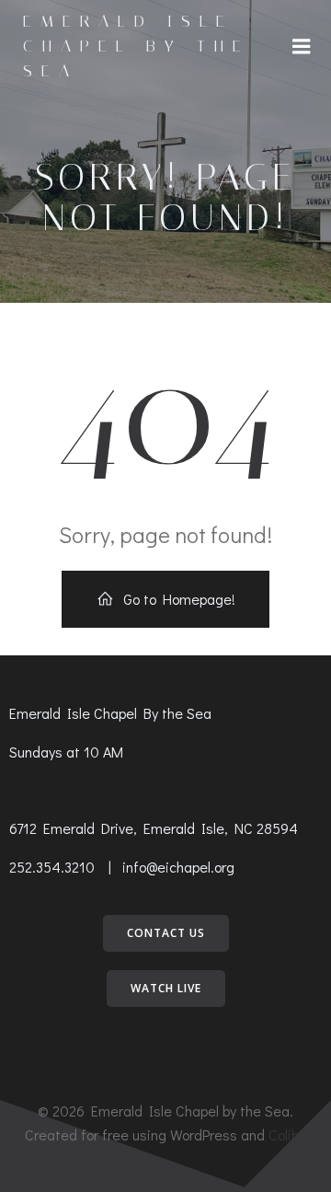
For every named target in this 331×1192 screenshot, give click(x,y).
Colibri (287, 1134)
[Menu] (301, 47)
